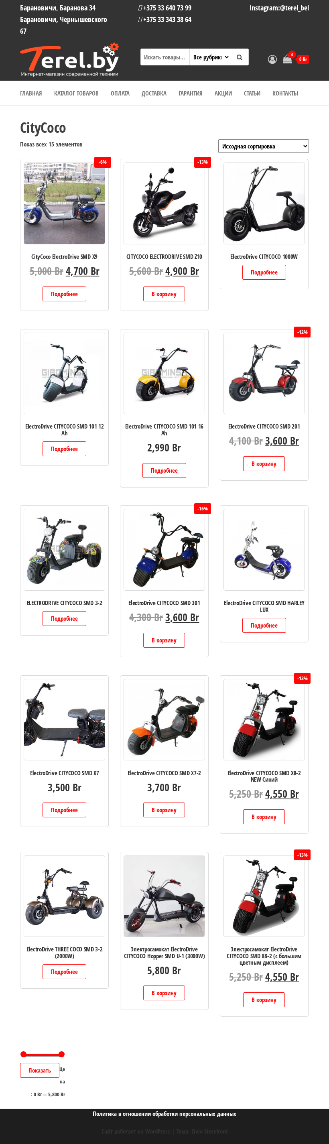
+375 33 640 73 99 (166, 7)
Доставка (154, 93)
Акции (223, 93)
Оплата (120, 93)
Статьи (252, 93)
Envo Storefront (209, 1131)
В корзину (164, 294)
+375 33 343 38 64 (166, 19)
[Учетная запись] (272, 59)
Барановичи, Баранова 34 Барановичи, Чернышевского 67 (63, 19)
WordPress (157, 1131)
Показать (39, 1070)
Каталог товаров (76, 93)
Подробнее (64, 294)
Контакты (285, 93)
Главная (31, 93)
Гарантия (191, 93)
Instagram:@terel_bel (279, 7)
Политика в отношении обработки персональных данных (164, 1113)
